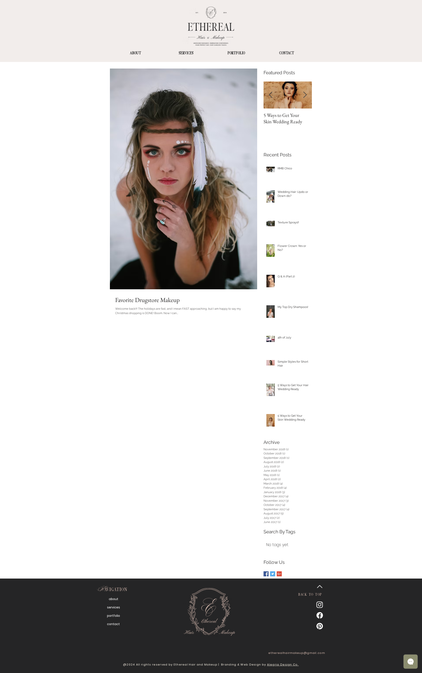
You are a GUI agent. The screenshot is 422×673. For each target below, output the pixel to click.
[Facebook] (319, 615)
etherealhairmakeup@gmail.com (296, 653)
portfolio (113, 615)
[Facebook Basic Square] (266, 573)
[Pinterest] (319, 626)
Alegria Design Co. (283, 664)
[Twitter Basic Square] (272, 573)
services (113, 607)
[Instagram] (319, 604)
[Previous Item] (271, 95)
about (113, 599)
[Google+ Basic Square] (279, 573)
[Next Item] (305, 95)
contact (113, 624)
